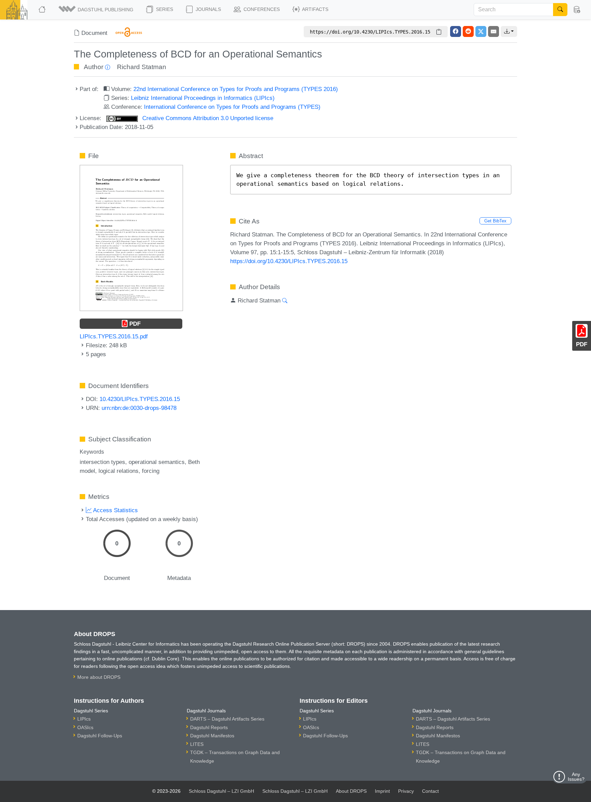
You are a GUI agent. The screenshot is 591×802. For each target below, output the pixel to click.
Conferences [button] (261, 9)
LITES (196, 744)
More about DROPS (98, 677)
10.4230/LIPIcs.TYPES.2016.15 (140, 399)
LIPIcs (84, 719)
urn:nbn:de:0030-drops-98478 (139, 407)
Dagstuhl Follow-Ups (99, 735)
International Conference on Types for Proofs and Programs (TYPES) (232, 106)
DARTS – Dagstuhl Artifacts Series (227, 719)
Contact (430, 791)
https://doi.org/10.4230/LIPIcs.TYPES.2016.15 (288, 261)
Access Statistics (115, 510)
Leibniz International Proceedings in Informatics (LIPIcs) (203, 97)
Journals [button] (207, 9)
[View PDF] (131, 237)
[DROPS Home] (42, 9)
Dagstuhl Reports (209, 727)
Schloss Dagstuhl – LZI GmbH (221, 791)
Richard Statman (141, 66)
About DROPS (351, 791)
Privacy (406, 791)
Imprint (382, 791)
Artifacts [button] (314, 9)
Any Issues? (576, 777)
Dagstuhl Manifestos (212, 735)
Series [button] (164, 9)
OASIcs (85, 727)
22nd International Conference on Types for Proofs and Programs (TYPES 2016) (235, 89)
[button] (96, 9)
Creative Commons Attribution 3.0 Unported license (207, 118)
